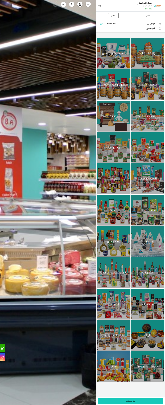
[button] (130, 5)
